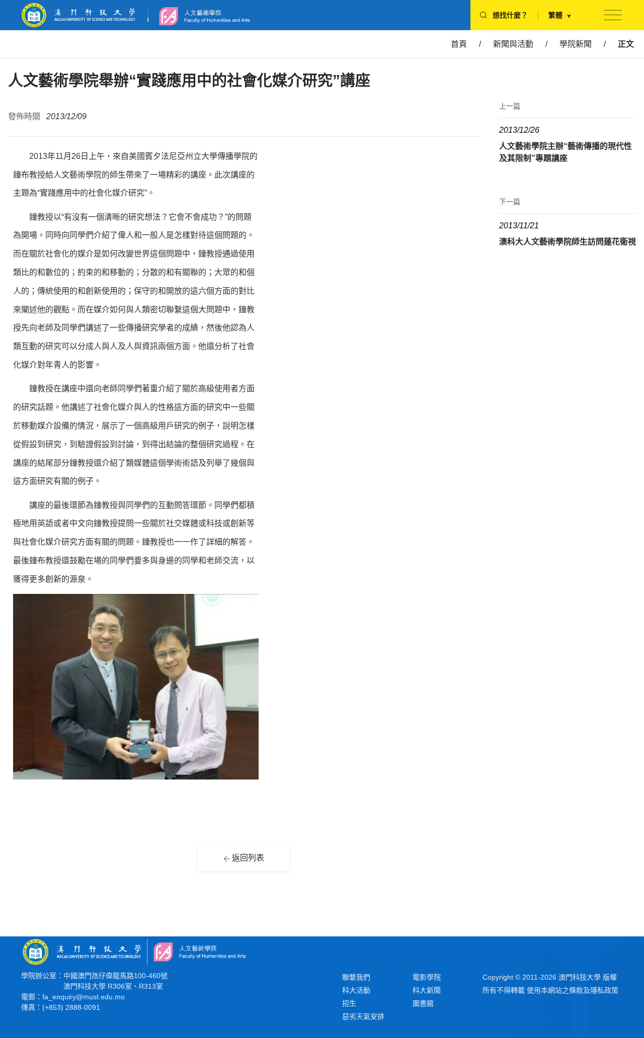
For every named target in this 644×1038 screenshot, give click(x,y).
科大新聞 (427, 990)
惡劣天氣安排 (363, 1016)
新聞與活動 (513, 44)
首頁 (459, 44)
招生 (349, 1003)
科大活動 (356, 990)
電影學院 (427, 977)
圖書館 (423, 1003)
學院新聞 (575, 44)
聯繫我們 (356, 977)
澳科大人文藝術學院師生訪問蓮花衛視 (567, 241)
